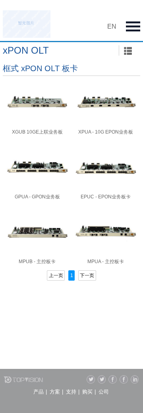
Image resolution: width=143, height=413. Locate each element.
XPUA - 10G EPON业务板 (105, 132)
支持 (71, 392)
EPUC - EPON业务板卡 (106, 197)
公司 (104, 392)
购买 (87, 392)
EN (111, 26)
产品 (38, 392)
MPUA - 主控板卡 (105, 261)
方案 (55, 392)
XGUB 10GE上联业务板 (37, 132)
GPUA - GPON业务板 (37, 197)
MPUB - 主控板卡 (37, 261)
